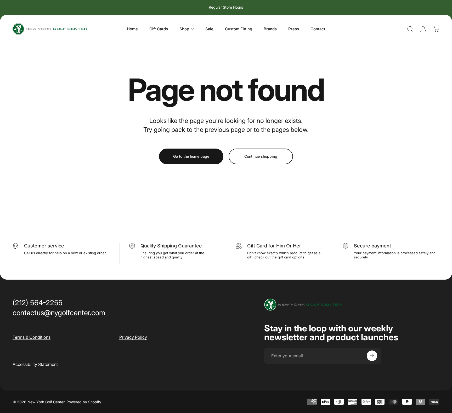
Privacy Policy (133, 337)
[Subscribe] (372, 355)
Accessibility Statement (35, 364)
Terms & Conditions (31, 337)
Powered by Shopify (83, 402)
